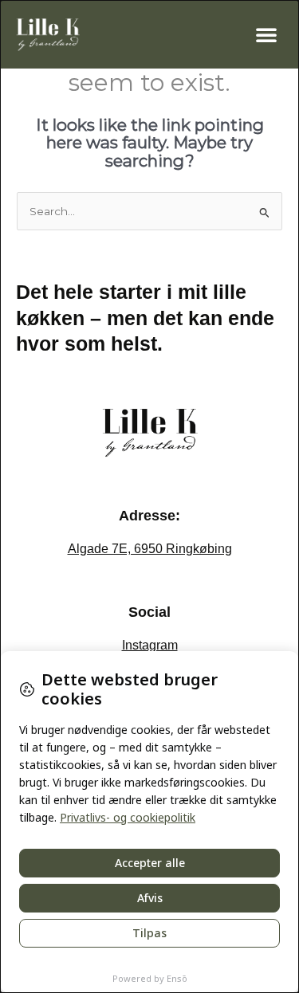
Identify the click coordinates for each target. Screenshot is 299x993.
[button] (266, 34)
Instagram (150, 645)
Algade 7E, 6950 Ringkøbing (150, 548)
